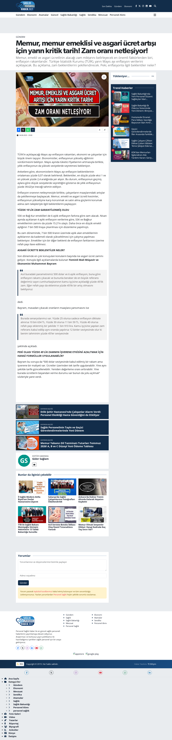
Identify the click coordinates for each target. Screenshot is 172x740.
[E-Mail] (34, 465)
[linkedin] (149, 672)
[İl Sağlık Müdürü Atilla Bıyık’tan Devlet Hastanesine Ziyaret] (32, 486)
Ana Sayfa (14, 678)
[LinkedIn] (32, 648)
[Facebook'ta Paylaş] (18, 130)
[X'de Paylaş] (23, 130)
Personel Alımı (117, 14)
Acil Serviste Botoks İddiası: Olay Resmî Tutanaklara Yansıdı (62, 527)
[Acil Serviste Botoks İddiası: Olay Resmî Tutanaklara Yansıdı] (62, 514)
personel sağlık (21, 710)
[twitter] (51, 672)
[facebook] (26, 672)
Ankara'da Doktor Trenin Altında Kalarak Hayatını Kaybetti (91, 499)
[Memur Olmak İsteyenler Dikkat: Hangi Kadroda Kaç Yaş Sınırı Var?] (92, 514)
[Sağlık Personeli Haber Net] (25, 6)
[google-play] (92, 653)
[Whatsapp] (41, 648)
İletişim (12, 736)
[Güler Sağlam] (24, 460)
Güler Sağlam (40, 459)
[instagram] (76, 672)
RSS (21, 664)
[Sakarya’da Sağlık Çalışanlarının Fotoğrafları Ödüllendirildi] (62, 486)
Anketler (13, 729)
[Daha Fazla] (33, 130)
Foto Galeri (15, 713)
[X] (23, 648)
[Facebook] (18, 648)
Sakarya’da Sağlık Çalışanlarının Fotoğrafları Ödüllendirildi (61, 499)
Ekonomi (32, 14)
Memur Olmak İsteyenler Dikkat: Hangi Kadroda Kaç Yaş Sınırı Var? (92, 527)
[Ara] (155, 6)
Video (12, 717)
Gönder (23, 582)
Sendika (92, 14)
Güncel (54, 14)
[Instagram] (27, 648)
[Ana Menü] (155, 15)
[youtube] (100, 672)
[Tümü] (153, 76)
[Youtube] (37, 648)
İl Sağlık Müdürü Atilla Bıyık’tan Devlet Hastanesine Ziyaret (29, 499)
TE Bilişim (152, 664)
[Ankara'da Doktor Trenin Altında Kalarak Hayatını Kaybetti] (92, 486)
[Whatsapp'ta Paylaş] (28, 130)
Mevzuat (103, 14)
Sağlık (82, 14)
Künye (12, 733)
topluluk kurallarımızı (43, 591)
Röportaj (13, 723)
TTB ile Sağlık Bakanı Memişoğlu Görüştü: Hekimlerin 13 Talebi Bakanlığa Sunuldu (28, 528)
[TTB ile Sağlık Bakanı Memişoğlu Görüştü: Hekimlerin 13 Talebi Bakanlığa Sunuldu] (32, 514)
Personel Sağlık (60, 594)
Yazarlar (13, 720)
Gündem (20, 14)
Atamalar (44, 14)
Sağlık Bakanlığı (68, 14)
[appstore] (79, 653)
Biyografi (14, 726)
